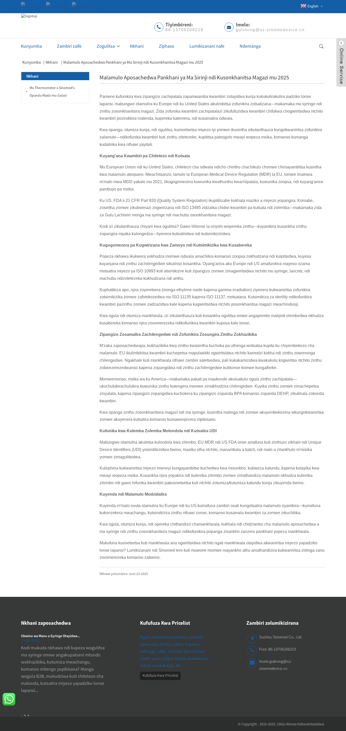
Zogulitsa (106, 46)
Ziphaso (166, 46)
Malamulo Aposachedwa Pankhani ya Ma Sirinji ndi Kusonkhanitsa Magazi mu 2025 (133, 62)
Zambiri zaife (69, 46)
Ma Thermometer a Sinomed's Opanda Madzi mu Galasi (52, 91)
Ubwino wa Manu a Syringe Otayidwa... (50, 636)
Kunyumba (31, 46)
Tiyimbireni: (184, 26)
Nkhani (137, 46)
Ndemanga (250, 46)
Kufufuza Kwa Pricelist (160, 675)
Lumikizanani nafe (206, 46)
